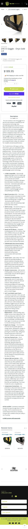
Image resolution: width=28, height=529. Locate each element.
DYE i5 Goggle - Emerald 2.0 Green (7, 434)
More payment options (14, 97)
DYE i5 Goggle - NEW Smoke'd (20, 434)
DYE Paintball (4, 47)
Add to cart (15, 89)
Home (2, 9)
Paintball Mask (11, 60)
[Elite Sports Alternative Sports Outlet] (12, 4)
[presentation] (24, 428)
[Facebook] (12, 496)
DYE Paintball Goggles (14, 9)
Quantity (6, 81)
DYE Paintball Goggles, (14, 59)
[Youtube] (16, 496)
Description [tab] (14, 116)
